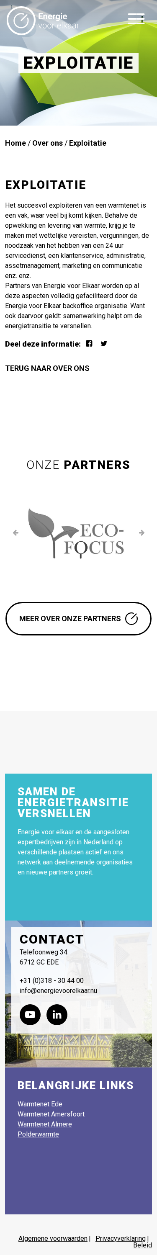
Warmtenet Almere (45, 1124)
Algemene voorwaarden (53, 1238)
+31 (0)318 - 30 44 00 (52, 981)
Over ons (47, 143)
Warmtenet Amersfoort (51, 1114)
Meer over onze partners (70, 618)
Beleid (142, 1245)
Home (15, 143)
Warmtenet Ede (40, 1104)
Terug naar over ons (48, 368)
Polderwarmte (38, 1134)
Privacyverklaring (120, 1238)
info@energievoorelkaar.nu (58, 991)
